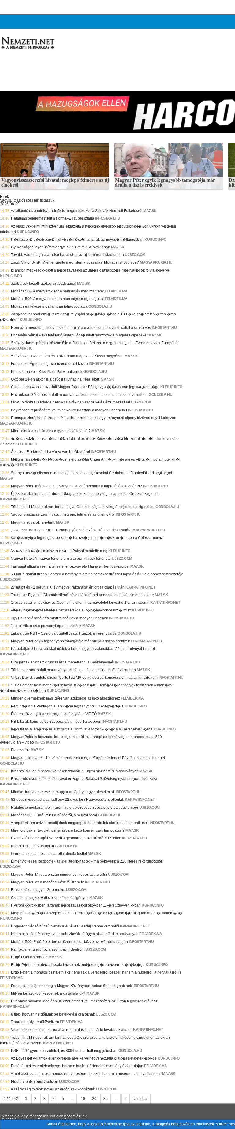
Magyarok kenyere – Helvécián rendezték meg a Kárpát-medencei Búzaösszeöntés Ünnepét (88, 758)
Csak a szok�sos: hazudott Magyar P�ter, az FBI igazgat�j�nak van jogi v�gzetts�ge (85, 387)
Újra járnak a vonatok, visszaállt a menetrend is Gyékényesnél (62, 662)
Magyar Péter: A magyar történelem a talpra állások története (61, 558)
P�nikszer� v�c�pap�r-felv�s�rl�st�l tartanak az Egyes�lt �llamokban (77, 239)
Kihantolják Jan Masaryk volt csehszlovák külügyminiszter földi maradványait (74, 771)
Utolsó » (140, 1099)
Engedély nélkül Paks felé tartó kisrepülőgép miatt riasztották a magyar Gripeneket (79, 335)
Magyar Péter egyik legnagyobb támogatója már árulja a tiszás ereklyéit (165, 182)
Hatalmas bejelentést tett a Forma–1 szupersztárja (52, 218)
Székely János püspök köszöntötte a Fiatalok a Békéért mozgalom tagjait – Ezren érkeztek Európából (95, 343)
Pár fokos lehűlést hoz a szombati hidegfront (47, 949)
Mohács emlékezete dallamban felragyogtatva (49, 306)
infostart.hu (107, 218)
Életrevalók (20, 750)
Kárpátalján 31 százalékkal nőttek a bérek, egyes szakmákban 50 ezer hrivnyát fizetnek (83, 649)
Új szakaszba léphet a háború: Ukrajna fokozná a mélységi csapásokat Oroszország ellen (85, 494)
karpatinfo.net (15, 499)
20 (94, 1099)
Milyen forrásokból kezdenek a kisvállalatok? (48, 993)
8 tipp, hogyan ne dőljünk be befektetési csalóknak (53, 1014)
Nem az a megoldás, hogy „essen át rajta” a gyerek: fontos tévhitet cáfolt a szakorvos (81, 327)
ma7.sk (149, 211)
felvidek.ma (116, 291)
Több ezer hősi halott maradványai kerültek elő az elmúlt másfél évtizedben (73, 670)
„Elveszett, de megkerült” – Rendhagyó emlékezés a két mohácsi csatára (71, 530)
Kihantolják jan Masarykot (32, 846)
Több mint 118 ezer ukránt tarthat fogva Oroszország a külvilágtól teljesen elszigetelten (83, 507)
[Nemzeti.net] (27, 43)
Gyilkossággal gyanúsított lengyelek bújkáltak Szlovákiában (60, 247)
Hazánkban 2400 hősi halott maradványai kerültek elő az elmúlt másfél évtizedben (79, 394)
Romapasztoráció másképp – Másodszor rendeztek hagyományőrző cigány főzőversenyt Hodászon (93, 418)
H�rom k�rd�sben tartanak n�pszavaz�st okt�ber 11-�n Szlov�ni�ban (76, 905)
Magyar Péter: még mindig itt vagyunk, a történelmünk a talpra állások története (76, 486)
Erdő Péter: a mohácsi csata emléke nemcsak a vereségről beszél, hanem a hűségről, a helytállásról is (96, 972)
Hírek (4, 197)
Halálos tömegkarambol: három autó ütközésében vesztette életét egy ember (74, 807)
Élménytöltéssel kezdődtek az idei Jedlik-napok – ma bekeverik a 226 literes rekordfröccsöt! (87, 861)
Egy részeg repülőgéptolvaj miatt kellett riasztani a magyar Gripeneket (69, 410)
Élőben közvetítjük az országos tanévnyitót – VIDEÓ (54, 714)
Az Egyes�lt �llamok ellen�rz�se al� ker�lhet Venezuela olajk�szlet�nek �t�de (84, 1058)
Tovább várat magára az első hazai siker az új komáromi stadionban (67, 255)
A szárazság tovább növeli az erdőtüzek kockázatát (53, 1089)
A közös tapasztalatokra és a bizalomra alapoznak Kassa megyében (67, 356)
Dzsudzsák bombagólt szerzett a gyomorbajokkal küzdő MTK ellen (66, 838)
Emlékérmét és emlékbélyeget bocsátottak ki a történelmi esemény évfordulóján (77, 1066)
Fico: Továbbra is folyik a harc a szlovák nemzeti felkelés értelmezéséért (70, 402)
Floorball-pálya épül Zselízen (35, 1022)
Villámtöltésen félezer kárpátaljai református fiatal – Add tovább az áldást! (71, 1029)
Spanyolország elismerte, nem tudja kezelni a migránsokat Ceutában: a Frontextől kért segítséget (91, 473)
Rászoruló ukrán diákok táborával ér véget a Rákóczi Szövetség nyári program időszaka (84, 779)
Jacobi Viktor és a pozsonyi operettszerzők (46, 626)
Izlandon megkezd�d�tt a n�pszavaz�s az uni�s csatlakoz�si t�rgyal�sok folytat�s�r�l (90, 270)
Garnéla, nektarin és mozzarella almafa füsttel (49, 854)
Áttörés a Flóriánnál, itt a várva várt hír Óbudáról (50, 452)
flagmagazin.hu (146, 641)
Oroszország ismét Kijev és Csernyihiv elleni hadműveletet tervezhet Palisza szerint (80, 602)
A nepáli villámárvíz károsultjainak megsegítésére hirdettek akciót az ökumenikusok (80, 823)
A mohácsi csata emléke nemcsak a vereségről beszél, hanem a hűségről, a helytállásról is (86, 1073)
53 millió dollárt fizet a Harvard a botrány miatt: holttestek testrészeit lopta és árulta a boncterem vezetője (97, 574)
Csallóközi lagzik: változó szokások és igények (49, 898)
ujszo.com (135, 255)
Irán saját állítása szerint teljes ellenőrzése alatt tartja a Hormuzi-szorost (70, 566)
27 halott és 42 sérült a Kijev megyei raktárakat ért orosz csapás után (68, 587)
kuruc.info (28, 232)
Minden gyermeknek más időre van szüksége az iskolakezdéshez (65, 698)
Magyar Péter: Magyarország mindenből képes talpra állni (59, 874)
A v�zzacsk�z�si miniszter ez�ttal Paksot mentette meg (58, 551)
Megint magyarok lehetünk (33, 522)
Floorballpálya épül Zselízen (34, 1081)
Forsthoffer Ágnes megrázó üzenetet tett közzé (49, 364)
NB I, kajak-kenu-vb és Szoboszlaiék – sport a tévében (56, 721)
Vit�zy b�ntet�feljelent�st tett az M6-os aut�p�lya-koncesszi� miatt (71, 610)
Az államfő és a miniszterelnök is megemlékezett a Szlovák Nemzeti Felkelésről (76, 211)
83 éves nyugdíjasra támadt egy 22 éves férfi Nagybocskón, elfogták (67, 799)
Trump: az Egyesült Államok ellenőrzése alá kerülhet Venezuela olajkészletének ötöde (82, 595)
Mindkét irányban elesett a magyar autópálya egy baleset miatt (63, 792)
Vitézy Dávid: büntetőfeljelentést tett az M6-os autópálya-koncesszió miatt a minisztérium (84, 677)
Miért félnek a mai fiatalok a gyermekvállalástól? (51, 431)
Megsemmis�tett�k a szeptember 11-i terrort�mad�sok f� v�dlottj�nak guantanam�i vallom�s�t (97, 913)
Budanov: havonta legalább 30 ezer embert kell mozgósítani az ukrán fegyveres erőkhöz (84, 1001)
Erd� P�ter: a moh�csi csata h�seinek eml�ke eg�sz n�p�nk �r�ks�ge (78, 965)
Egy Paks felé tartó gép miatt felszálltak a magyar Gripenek (59, 618)
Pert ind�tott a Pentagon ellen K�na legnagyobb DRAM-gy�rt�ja (67, 706)
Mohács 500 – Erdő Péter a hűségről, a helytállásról (54, 815)
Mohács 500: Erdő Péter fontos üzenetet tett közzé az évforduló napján (69, 942)
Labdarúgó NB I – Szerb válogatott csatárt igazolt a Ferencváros (64, 633)
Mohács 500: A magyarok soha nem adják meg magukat (57, 291)
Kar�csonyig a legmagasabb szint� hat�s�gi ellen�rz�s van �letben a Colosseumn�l (87, 538)
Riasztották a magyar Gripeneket (38, 890)
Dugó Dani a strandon (29, 957)
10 (83, 1099)
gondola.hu (100, 306)
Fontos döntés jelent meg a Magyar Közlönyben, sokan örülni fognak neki (72, 986)
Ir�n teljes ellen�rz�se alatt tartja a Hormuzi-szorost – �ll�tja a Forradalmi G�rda (82, 729)
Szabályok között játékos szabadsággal (43, 283)
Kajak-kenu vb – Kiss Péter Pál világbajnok (46, 372)
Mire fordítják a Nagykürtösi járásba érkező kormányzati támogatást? (68, 830)
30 (105, 1099)
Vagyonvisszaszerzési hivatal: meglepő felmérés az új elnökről (55, 182)
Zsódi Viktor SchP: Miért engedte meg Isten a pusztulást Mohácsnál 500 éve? (75, 262)
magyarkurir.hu (156, 262)
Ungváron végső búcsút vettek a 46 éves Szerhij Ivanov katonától (65, 926)
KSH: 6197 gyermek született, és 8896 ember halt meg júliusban (64, 1051)
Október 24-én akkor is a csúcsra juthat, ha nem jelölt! (55, 379)
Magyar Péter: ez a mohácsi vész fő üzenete (47, 882)
